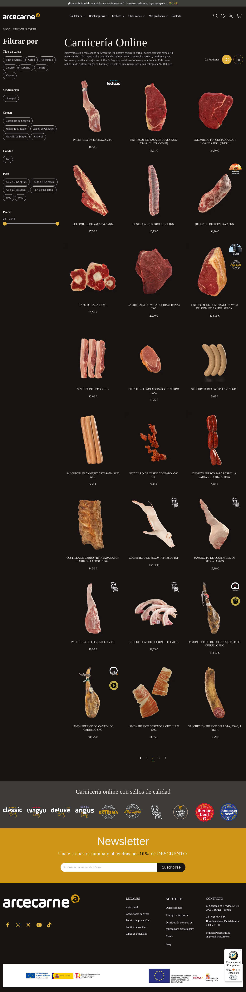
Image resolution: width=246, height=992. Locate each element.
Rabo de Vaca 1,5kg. (93, 305)
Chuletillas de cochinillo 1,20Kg (154, 642)
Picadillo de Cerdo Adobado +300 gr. (153, 475)
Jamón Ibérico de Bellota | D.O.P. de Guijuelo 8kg (214, 644)
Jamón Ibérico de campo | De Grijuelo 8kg (92, 728)
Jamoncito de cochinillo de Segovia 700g (214, 559)
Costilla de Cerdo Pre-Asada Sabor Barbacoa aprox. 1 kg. (92, 559)
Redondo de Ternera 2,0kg (214, 224)
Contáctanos (158, 3)
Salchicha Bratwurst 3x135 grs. (214, 389)
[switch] (233, 977)
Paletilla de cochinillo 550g (92, 642)
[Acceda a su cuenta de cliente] (231, 16)
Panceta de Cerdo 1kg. (92, 389)
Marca (169, 936)
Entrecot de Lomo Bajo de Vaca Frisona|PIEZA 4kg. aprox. (214, 307)
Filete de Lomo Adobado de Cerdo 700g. (153, 391)
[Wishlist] (223, 16)
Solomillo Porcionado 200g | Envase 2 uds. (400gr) (215, 141)
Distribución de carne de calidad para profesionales (180, 925)
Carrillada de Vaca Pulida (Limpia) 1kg (154, 307)
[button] (158, 16)
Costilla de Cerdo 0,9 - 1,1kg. (154, 224)
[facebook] (7, 925)
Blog (168, 944)
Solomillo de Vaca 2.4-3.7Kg (93, 224)
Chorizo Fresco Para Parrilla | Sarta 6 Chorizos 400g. (214, 475)
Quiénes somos (174, 907)
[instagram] (18, 925)
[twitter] (28, 925)
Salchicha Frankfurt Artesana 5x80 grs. (92, 475)
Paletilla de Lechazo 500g (92, 139)
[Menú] (240, 951)
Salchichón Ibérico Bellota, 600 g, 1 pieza (214, 728)
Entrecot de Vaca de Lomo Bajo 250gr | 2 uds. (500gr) (153, 141)
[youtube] (38, 925)
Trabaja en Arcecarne (177, 915)
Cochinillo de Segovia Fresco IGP (154, 557)
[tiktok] (49, 925)
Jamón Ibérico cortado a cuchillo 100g (153, 728)
